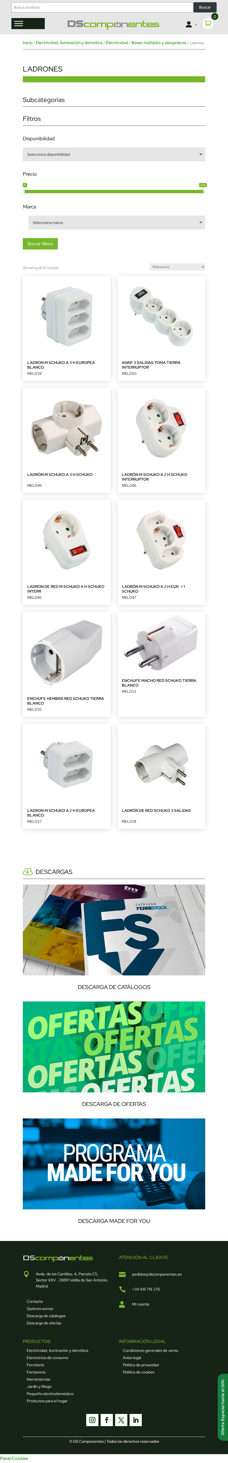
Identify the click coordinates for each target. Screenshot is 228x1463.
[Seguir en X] (121, 1420)
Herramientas (38, 1379)
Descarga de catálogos (46, 1315)
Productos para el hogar (47, 1400)
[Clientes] (190, 24)
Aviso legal (132, 1357)
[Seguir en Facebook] (107, 1420)
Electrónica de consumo (47, 1357)
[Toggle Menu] (18, 23)
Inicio (28, 42)
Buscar (205, 7)
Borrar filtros (40, 244)
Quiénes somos (40, 1308)
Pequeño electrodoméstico (50, 1393)
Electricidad (117, 42)
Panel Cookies (14, 1458)
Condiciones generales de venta (150, 1350)
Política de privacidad (141, 1364)
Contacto (35, 1301)
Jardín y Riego (39, 1386)
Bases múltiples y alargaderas (159, 42)
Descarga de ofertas (44, 1323)
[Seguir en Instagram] (92, 1420)
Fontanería (36, 1372)
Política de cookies (138, 1372)
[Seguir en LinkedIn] (136, 1420)
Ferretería (35, 1364)
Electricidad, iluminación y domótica (69, 42)
